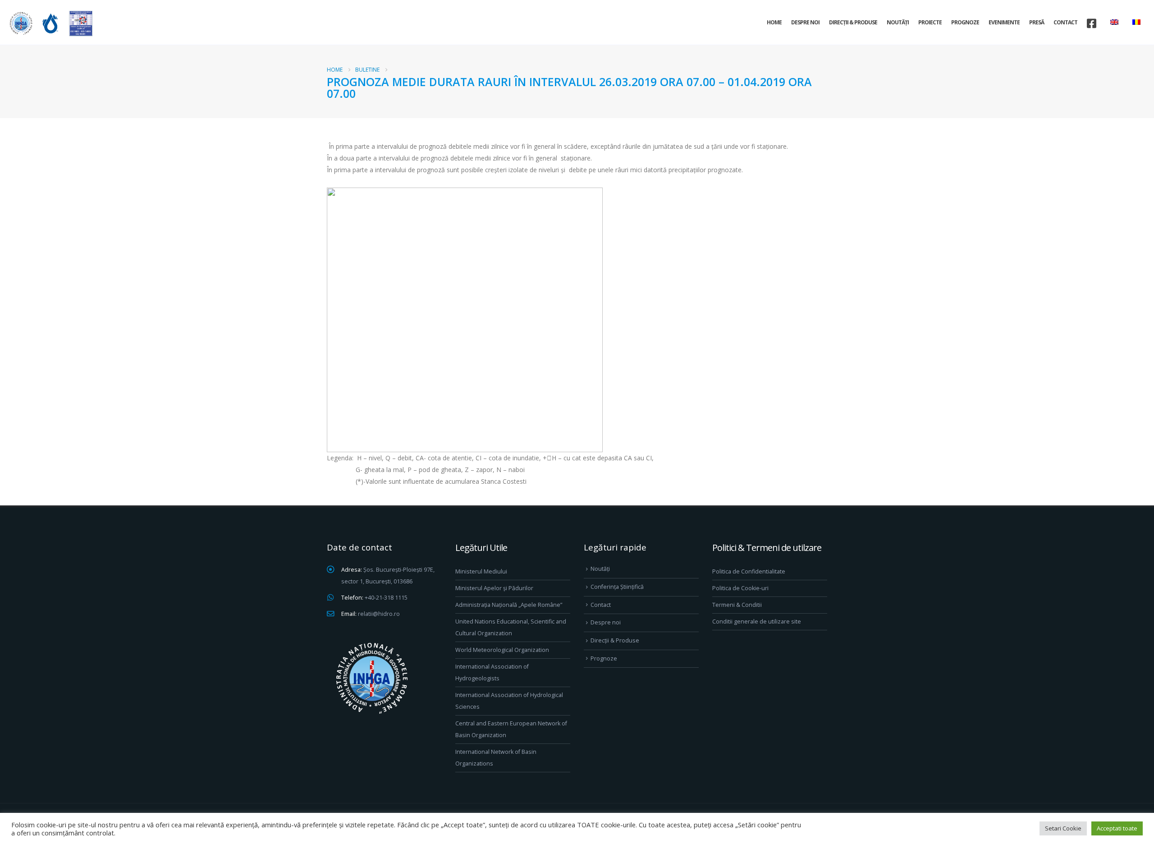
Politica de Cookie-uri (740, 588)
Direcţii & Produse (853, 22)
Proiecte (930, 22)
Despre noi (805, 22)
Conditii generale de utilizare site (756, 621)
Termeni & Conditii (737, 605)
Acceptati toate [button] (1117, 828)
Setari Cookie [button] (1063, 828)
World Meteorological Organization (502, 650)
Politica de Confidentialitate (748, 571)
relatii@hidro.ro (379, 614)
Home (774, 22)
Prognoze (965, 22)
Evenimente (1004, 22)
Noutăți (898, 22)
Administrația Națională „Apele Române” (508, 605)
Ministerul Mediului (481, 571)
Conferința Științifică (617, 587)
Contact (1065, 22)
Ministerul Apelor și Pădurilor (494, 588)
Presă (1036, 22)
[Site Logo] (49, 23)
